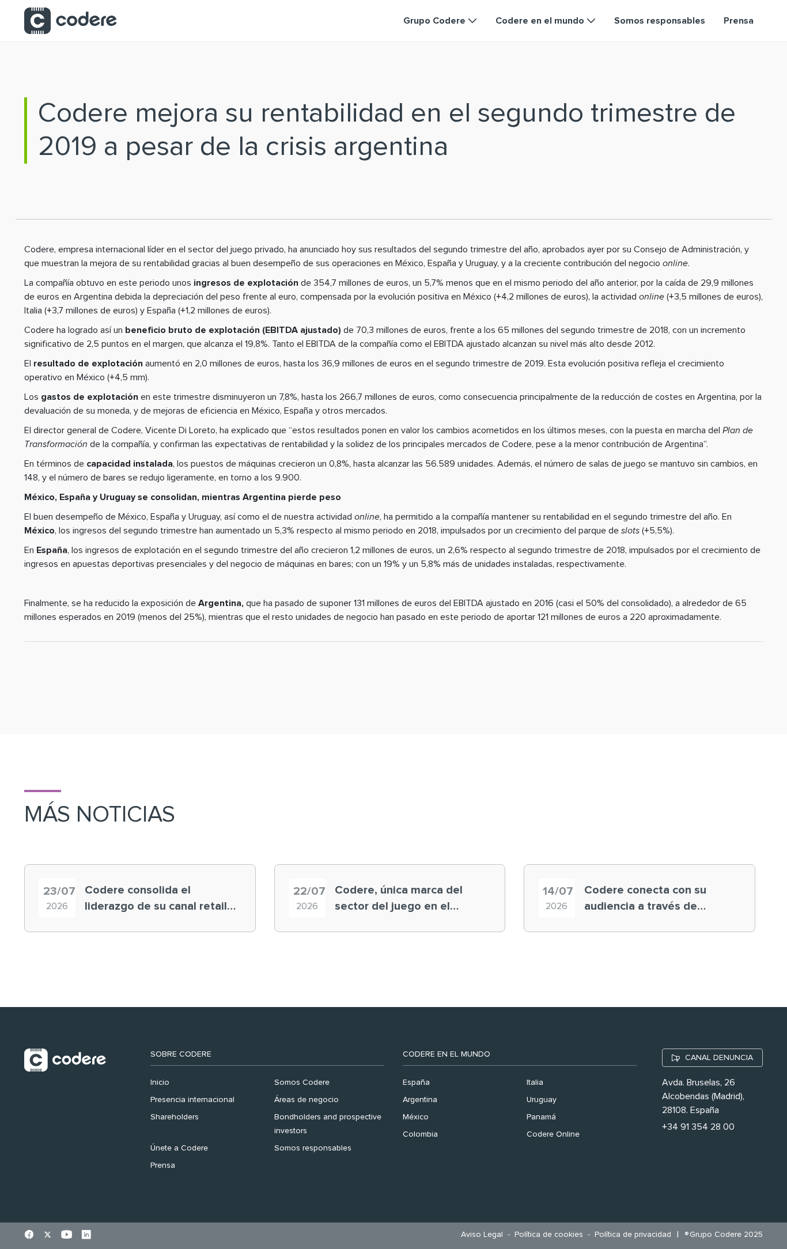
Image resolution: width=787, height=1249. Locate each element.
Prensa (162, 1165)
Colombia (420, 1134)
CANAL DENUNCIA (719, 1058)
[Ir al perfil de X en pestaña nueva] (47, 1235)
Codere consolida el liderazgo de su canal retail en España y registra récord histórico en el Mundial (157, 899)
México (416, 1117)
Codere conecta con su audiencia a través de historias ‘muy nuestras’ (646, 899)
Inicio (159, 1082)
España (416, 1082)
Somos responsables (312, 1148)
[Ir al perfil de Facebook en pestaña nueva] (29, 1235)
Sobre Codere (180, 1054)
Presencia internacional (192, 1100)
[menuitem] (485, 1235)
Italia (535, 1082)
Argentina (420, 1100)
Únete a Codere (179, 1148)
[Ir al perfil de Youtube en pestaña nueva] (66, 1235)
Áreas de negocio (306, 1100)
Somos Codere (302, 1082)
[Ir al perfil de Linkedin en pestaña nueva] (86, 1235)
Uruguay (542, 1100)
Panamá (541, 1117)
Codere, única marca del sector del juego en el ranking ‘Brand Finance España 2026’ (399, 899)
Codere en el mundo (446, 1054)
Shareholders (174, 1117)
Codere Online (553, 1134)
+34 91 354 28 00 (698, 1126)
